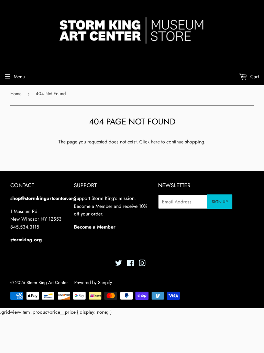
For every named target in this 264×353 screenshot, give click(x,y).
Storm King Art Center (47, 282)
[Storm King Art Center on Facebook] (130, 264)
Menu (19, 76)
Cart (254, 76)
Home (16, 93)
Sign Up (220, 202)
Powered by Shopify (93, 282)
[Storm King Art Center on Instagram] (142, 264)
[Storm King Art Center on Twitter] (118, 264)
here (155, 141)
